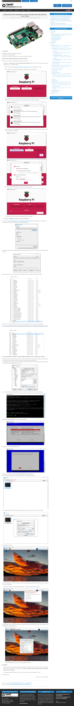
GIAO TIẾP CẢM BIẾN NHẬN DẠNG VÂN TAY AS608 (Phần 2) (18, 684)
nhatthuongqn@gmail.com (64, 697)
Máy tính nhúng (36, 17)
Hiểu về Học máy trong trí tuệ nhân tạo (58, 23)
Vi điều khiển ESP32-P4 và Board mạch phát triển (60, 19)
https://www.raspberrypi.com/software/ (21, 66)
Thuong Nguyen (63, 698)
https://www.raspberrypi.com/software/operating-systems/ (20, 220)
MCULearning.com (24, 703)
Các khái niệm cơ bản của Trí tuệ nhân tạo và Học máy (61, 25)
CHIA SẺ (24, 17)
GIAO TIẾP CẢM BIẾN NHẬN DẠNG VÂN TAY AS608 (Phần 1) (20, 683)
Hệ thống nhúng (29, 17)
